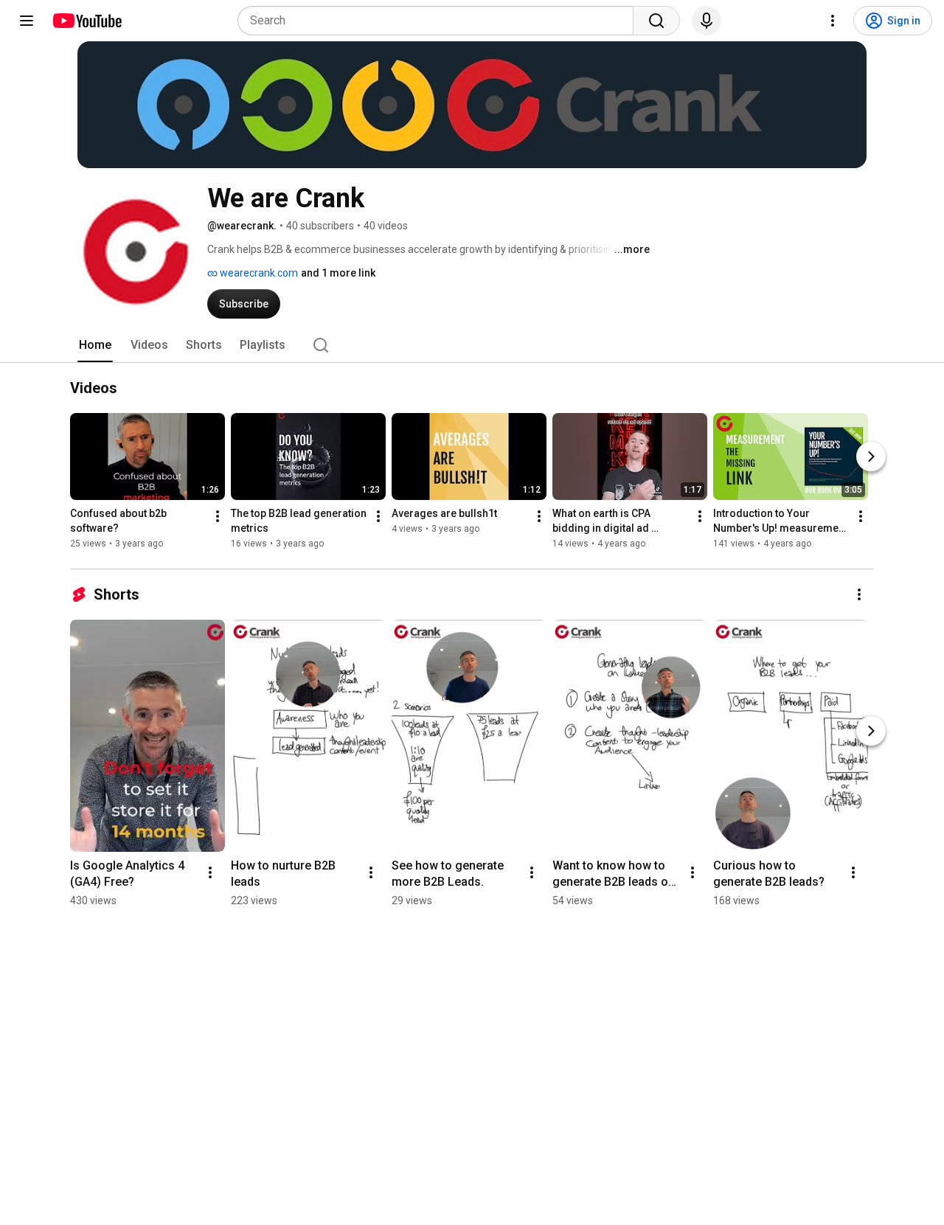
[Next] (871, 457)
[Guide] (26, 21)
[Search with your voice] (706, 20)
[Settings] (832, 21)
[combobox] (440, 21)
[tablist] (472, 345)
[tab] (95, 345)
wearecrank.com (258, 273)
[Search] (656, 20)
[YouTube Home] (86, 20)
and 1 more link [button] (338, 273)
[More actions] (217, 517)
